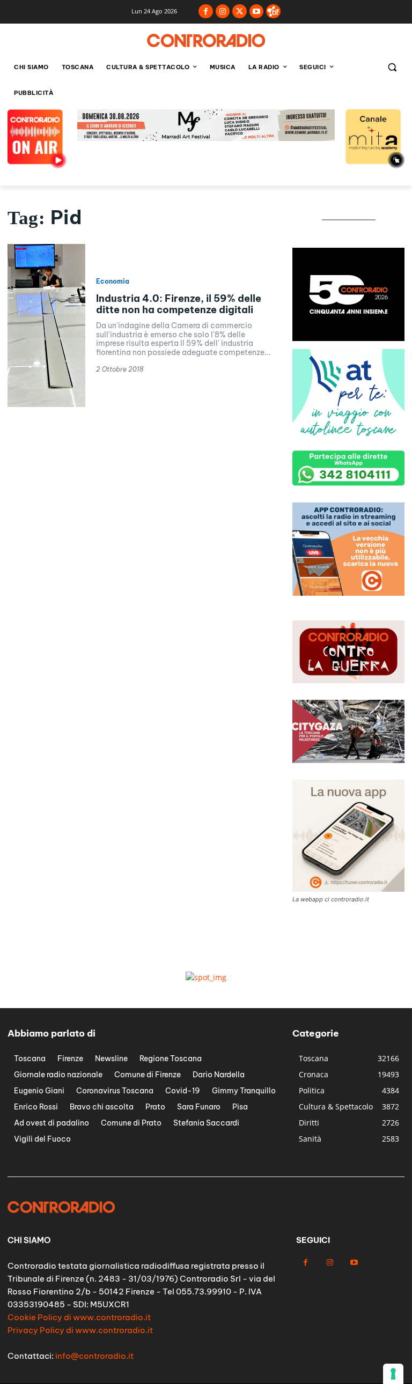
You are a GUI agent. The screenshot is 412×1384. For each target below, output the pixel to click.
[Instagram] (223, 11)
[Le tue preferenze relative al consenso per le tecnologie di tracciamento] (393, 1374)
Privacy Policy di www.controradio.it (80, 1330)
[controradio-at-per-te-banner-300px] (348, 439)
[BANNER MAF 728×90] (206, 138)
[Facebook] (205, 11)
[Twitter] (239, 11)
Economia (112, 281)
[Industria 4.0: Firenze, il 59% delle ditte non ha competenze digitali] (46, 325)
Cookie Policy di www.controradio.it (79, 1317)
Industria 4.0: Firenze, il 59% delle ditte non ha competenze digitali (178, 304)
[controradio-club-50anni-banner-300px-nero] (348, 338)
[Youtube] (256, 11)
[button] (391, 67)
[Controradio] (206, 40)
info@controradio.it (94, 1356)
